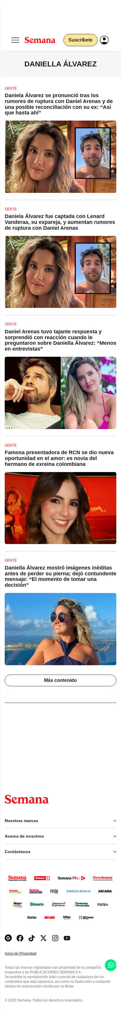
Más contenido (60, 680)
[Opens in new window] (19, 938)
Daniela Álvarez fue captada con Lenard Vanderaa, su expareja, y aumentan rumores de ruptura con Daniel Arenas (60, 222)
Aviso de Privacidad (27, 953)
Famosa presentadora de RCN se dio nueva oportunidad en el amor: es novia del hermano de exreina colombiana (59, 458)
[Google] (8, 938)
